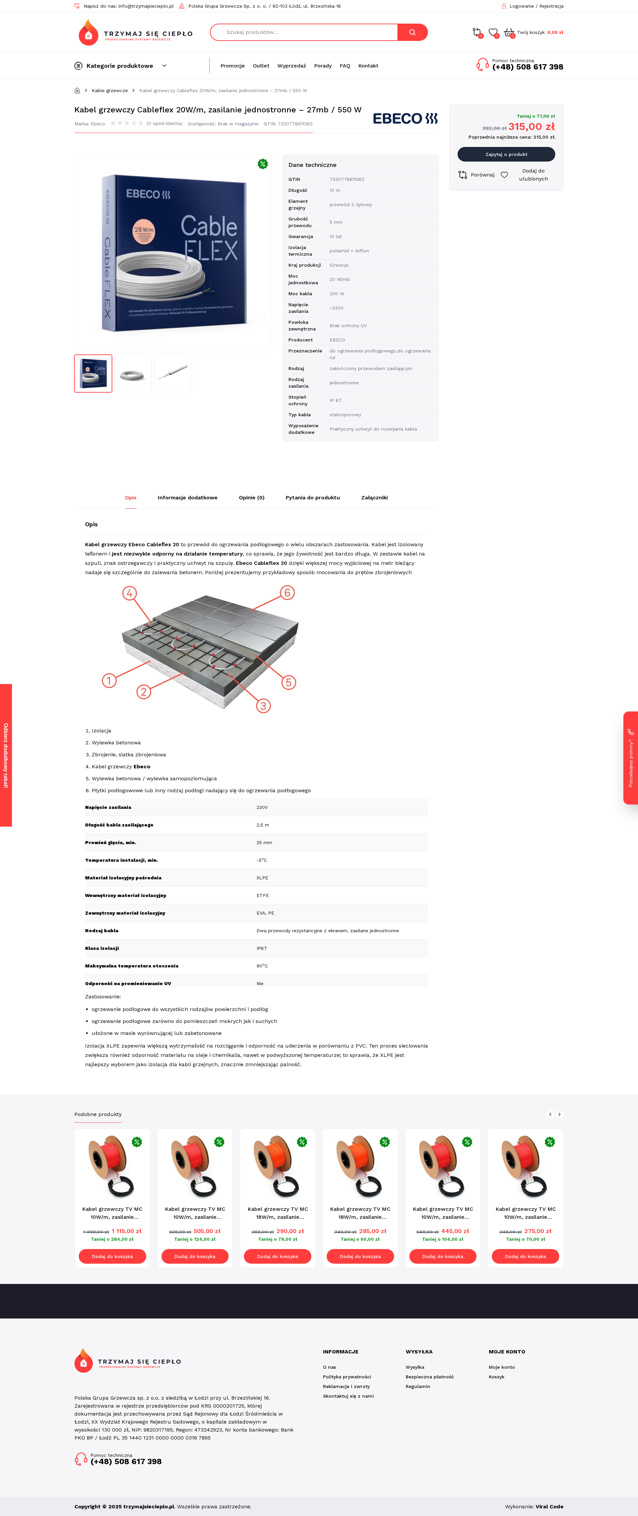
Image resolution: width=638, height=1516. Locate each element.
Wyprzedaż (291, 66)
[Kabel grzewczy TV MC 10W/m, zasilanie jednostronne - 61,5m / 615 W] (443, 1166)
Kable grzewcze (110, 90)
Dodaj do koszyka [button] (112, 1256)
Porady (323, 66)
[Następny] (560, 1114)
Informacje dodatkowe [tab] (188, 497)
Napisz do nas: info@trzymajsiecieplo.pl (129, 6)
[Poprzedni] (550, 1114)
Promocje (232, 66)
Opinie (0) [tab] (252, 497)
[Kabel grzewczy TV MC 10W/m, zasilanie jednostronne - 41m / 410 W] (525, 1166)
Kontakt (368, 66)
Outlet (261, 66)
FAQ (345, 66)
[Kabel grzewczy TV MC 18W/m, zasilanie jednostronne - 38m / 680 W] (360, 1166)
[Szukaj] (412, 32)
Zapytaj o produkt (506, 154)
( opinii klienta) (164, 123)
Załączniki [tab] (374, 497)
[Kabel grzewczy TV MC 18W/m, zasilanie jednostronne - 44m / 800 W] (277, 1166)
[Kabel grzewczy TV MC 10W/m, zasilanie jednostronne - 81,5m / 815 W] (195, 1166)
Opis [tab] (131, 497)
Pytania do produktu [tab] (313, 497)
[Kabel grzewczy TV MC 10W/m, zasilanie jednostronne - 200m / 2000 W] (112, 1166)
